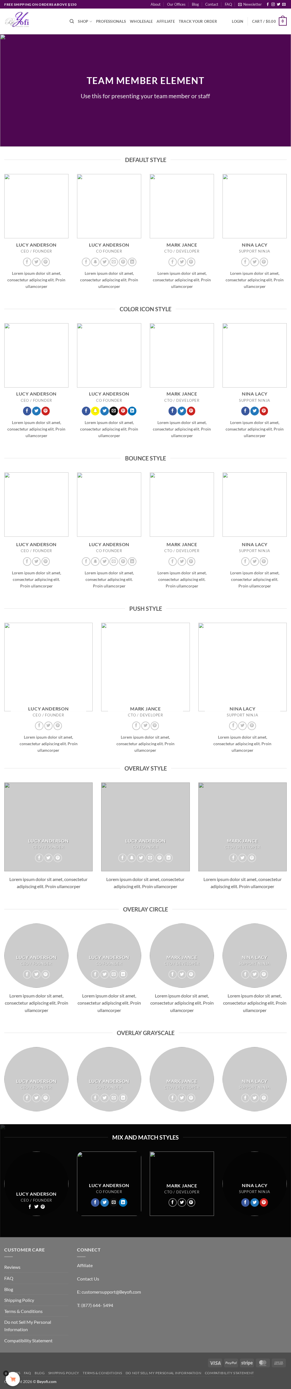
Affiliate (165, 21)
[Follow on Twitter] (278, 5)
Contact (211, 4)
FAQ (228, 4)
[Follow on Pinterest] (45, 262)
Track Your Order (198, 21)
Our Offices (176, 4)
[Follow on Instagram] (273, 5)
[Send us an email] (284, 5)
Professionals (111, 21)
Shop (83, 21)
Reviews (12, 1267)
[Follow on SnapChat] (95, 262)
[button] (250, 4)
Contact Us (88, 1278)
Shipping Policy (19, 1300)
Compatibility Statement (28, 1340)
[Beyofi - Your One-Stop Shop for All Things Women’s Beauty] (32, 21)
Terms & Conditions (23, 1311)
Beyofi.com (47, 1381)
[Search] (72, 21)
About (156, 4)
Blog (195, 4)
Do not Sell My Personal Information (27, 1325)
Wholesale (141, 21)
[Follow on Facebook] (267, 5)
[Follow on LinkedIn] (132, 262)
